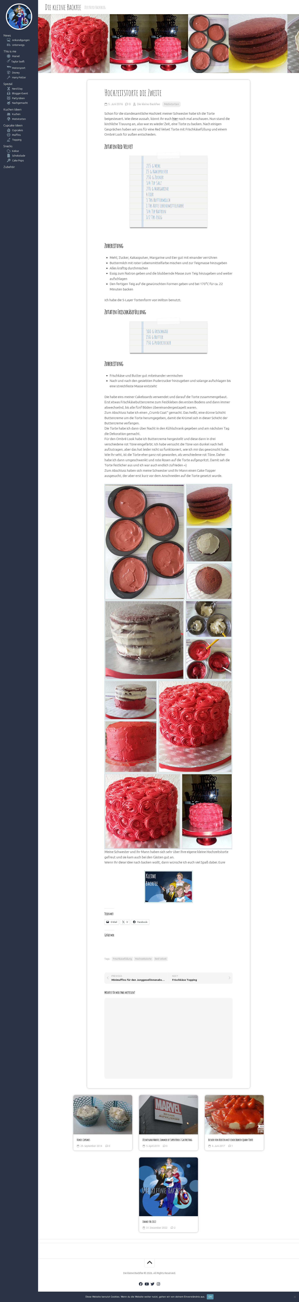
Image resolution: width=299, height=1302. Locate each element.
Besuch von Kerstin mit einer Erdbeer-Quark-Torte (230, 1140)
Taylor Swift (18, 61)
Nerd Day (17, 88)
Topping (16, 139)
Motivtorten (19, 118)
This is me (9, 51)
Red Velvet (160, 958)
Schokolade (18, 155)
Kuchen (16, 114)
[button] (145, 542)
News (7, 35)
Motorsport (18, 67)
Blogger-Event (20, 93)
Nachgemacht (20, 102)
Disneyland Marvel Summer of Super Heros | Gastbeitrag (167, 1140)
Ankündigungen (21, 40)
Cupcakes (17, 130)
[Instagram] (158, 1284)
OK (210, 1296)
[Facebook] (141, 1284)
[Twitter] (152, 1284)
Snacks (7, 146)
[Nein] (294, 1297)
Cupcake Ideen (12, 125)
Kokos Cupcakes (83, 1140)
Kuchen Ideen (12, 109)
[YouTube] (146, 1284)
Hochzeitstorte (143, 958)
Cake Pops (18, 160)
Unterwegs (18, 44)
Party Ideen (18, 98)
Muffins (16, 134)
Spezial (7, 83)
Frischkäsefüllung (122, 958)
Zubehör (9, 166)
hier (175, 119)
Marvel (16, 56)
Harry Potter (19, 77)
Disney (16, 72)
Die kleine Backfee (63, 7)
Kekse (15, 150)
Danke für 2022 (149, 1221)
